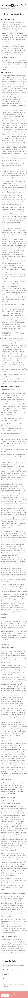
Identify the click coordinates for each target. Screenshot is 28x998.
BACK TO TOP (14, 995)
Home (2, 8)
